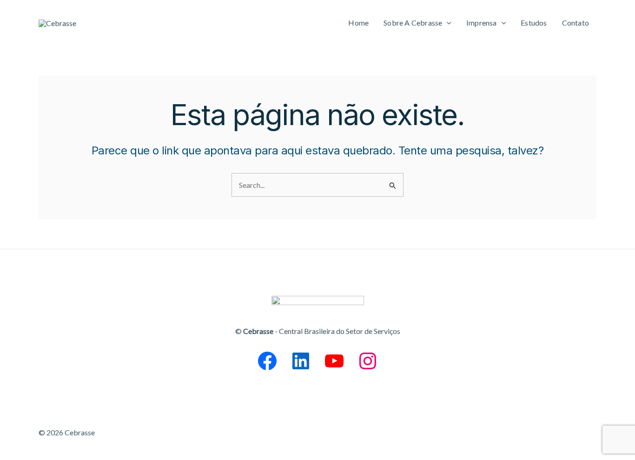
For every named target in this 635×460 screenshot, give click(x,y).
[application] (446, 23)
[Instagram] (368, 361)
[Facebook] (267, 361)
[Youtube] (334, 361)
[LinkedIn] (301, 361)
